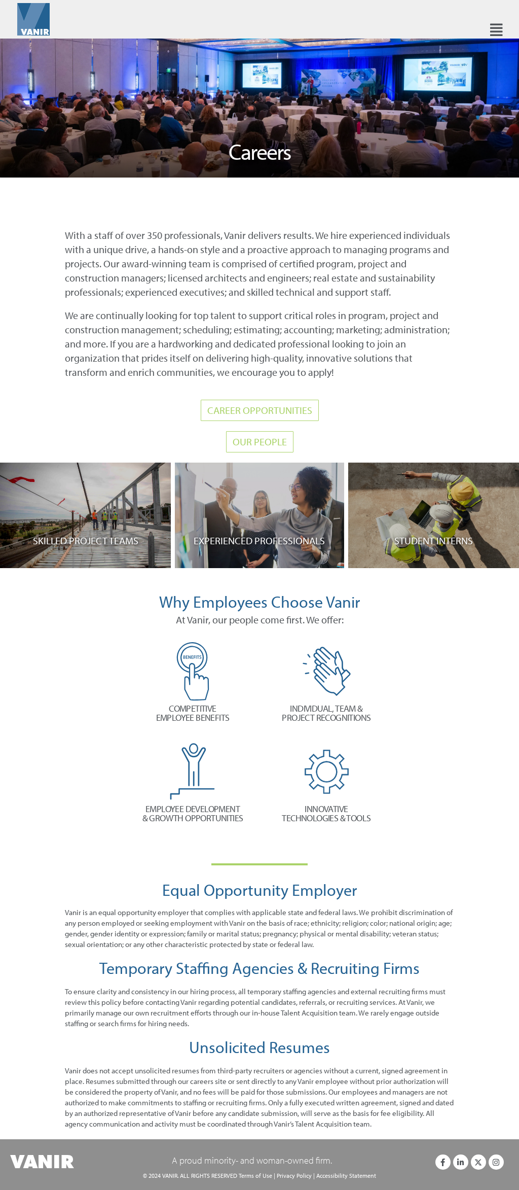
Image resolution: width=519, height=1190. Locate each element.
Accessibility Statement (346, 1175)
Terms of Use (255, 1175)
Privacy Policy (294, 1175)
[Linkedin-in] (460, 1162)
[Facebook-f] (443, 1162)
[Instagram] (496, 1162)
